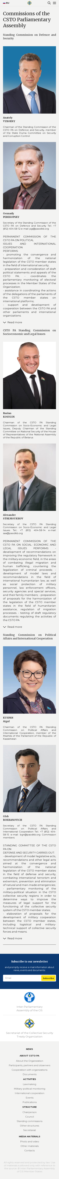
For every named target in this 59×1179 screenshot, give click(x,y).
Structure (29, 1107)
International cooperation (29, 1093)
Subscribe (48, 978)
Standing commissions (29, 1121)
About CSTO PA (29, 1055)
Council (29, 1116)
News (29, 1049)
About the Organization (29, 1060)
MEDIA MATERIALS (29, 1136)
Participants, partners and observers (29, 1065)
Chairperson (30, 1112)
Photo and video (29, 1141)
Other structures (29, 1125)
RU (6, 3)
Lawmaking (29, 1084)
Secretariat (29, 1130)
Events (29, 1097)
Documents (29, 1074)
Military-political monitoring (29, 1088)
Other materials (30, 1146)
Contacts (29, 1150)
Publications (30, 1102)
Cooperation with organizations (29, 1069)
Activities (29, 1079)
